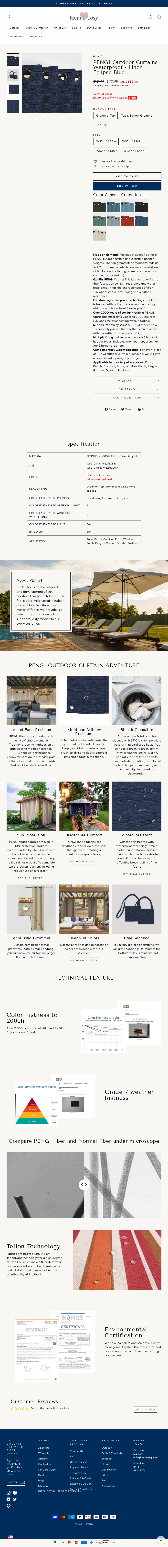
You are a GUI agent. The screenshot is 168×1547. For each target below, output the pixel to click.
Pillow (105, 1475)
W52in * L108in (106, 151)
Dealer (42, 1475)
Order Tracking (78, 1461)
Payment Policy (79, 1467)
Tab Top (101, 125)
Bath (104, 1480)
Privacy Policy (78, 1472)
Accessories (109, 1485)
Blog (41, 1480)
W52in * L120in (133, 151)
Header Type (104, 108)
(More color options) (99, 479)
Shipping (98, 85)
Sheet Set (107, 1458)
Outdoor (107, 1447)
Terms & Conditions (81, 1489)
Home (96, 56)
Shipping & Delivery (81, 1483)
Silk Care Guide (47, 1469)
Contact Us (76, 1451)
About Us (43, 1447)
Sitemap (43, 1485)
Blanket (106, 1464)
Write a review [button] (146, 1409)
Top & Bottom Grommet (137, 115)
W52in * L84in (106, 141)
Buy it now (127, 186)
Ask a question (127, 397)
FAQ (72, 1456)
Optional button (31, 878)
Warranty (127, 380)
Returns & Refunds (80, 1478)
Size (97, 134)
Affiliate (43, 1458)
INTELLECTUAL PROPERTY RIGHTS (59, 1491)
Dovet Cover (109, 1469)
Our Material (45, 1464)
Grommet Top (105, 115)
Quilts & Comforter (113, 1453)
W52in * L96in (132, 141)
